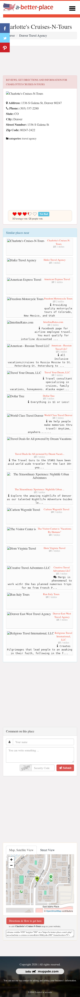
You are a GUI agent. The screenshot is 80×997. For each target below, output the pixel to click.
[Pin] (5, 47)
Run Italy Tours (51, 594)
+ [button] (11, 859)
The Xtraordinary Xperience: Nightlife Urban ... (39, 489)
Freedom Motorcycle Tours (58, 298)
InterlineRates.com (53, 322)
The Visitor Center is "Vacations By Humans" (54, 530)
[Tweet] (5, 38)
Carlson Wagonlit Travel (56, 509)
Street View (47, 850)
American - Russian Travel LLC (61, 347)
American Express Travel (57, 279)
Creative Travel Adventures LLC (61, 569)
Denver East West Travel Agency (62, 615)
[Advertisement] (40, 60)
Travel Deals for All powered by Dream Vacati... (39, 454)
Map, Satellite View (21, 850)
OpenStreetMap (53, 910)
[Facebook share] (5, 28)
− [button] (11, 865)
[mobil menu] (72, 8)
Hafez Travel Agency (55, 260)
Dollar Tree (49, 395)
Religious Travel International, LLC (63, 636)
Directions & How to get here (25, 921)
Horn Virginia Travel (54, 548)
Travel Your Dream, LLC (57, 372)
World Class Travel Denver (58, 415)
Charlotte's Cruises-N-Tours (58, 242)
